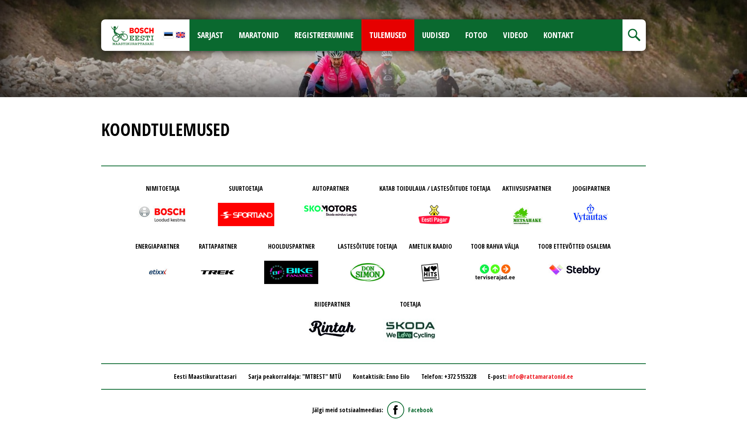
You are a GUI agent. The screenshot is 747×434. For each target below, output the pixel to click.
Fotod (476, 35)
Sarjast (210, 35)
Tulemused (388, 35)
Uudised (436, 35)
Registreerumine (324, 35)
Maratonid (259, 35)
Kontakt (559, 35)
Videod (515, 35)
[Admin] (2, 4)
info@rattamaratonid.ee (540, 376)
